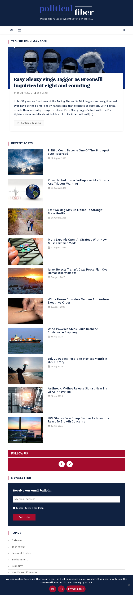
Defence (17, 540)
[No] (128, 585)
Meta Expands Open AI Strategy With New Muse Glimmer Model (77, 241)
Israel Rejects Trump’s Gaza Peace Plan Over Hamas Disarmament (78, 271)
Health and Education (25, 572)
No (61, 589)
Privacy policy (76, 589)
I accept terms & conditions (30, 508)
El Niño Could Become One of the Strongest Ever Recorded (78, 152)
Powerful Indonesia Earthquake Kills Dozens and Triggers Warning (78, 182)
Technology (18, 547)
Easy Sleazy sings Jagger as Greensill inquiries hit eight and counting (58, 82)
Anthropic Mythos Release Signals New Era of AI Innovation (77, 390)
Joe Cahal (42, 92)
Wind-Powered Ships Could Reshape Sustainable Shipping (73, 331)
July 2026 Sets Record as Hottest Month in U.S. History (78, 360)
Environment (20, 559)
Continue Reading (31, 123)
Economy (17, 566)
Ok (52, 589)
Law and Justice (21, 553)
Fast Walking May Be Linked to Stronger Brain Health (76, 211)
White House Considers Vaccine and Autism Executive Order (78, 301)
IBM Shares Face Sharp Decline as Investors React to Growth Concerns (78, 420)
